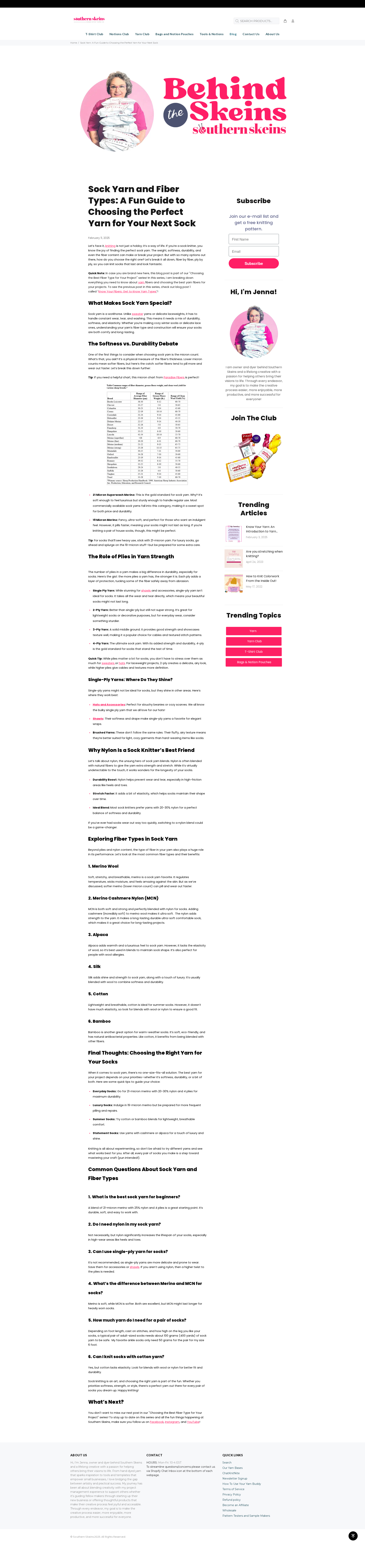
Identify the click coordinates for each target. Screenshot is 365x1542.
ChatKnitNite (231, 1473)
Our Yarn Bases (232, 1468)
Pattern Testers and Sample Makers (246, 1515)
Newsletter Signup (234, 1478)
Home (73, 42)
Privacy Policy (231, 1494)
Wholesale (229, 1510)
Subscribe (254, 263)
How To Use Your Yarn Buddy (241, 1484)
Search (227, 1462)
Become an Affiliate (235, 1505)
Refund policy (231, 1500)
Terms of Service (233, 1489)
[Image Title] (254, 459)
